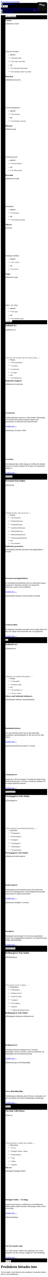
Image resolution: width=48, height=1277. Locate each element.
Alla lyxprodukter (17, 362)
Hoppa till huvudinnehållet (10, 2)
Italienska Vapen (16, 684)
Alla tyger (14, 311)
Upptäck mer (11, 426)
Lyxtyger (14, 372)
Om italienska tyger (17, 318)
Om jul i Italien (16, 693)
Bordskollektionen (17, 521)
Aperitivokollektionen (18, 528)
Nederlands (35, 8)
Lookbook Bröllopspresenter (20, 1010)
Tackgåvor (14, 1000)
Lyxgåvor (8, 321)
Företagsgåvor (10, 792)
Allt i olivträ (15, 262)
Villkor (13, 1161)
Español (16, 8)
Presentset (8, 476)
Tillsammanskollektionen (19, 538)
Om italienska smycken (18, 121)
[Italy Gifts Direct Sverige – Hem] (8, 4)
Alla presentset (16, 518)
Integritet (14, 1165)
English (3, 8)
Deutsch (10, 8)
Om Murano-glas (16, 170)
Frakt (13, 1158)
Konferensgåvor (16, 836)
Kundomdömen (16, 1155)
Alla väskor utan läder (18, 61)
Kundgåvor (14, 840)
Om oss (8, 1106)
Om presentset (15, 543)
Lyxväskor (14, 366)
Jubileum (14, 1007)
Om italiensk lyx (16, 378)
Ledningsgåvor (16, 843)
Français (22, 8)
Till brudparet (15, 1003)
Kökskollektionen (16, 524)
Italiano (28, 8)
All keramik (15, 213)
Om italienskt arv (16, 690)
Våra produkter (10, 16)
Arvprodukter (15, 681)
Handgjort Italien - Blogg (19, 1151)
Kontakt (8, 1261)
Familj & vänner (16, 996)
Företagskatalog (16, 850)
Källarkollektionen (17, 531)
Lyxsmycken (15, 369)
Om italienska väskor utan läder (21, 72)
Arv (6, 640)
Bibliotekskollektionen (18, 534)
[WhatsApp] (6, 10)
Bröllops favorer (16, 993)
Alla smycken (15, 114)
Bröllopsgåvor (10, 948)
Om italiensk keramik (18, 220)
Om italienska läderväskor (19, 68)
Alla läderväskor (16, 58)
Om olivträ (14, 269)
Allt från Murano (16, 163)
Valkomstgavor (16, 847)
